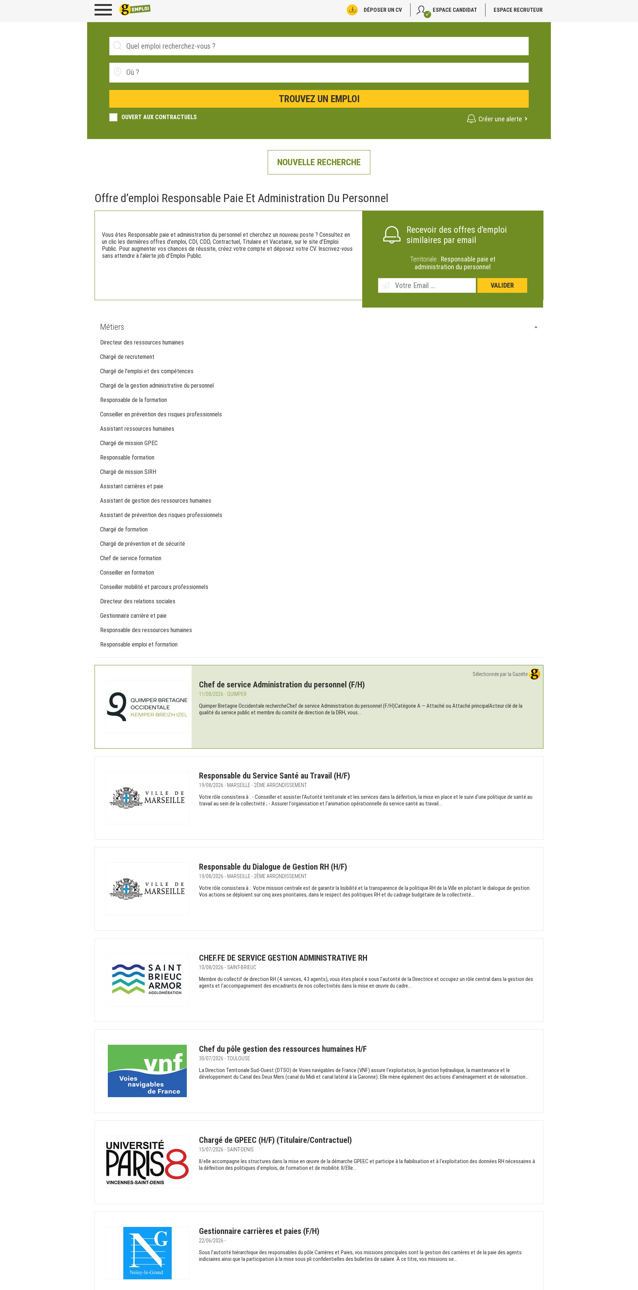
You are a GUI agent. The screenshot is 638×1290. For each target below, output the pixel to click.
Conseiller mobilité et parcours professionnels (155, 586)
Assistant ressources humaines (137, 428)
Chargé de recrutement (127, 356)
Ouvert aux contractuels (159, 117)
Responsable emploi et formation (139, 644)
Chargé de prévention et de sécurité (143, 543)
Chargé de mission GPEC (129, 443)
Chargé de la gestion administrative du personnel (157, 385)
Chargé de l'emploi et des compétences (146, 371)
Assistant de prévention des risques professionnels (161, 515)
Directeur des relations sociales (137, 601)
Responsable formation (127, 457)
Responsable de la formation (133, 399)
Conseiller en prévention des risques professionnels (161, 414)
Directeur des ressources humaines (142, 342)
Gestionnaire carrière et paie (133, 615)
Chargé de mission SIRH (128, 471)
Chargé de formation (124, 529)
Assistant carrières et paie (131, 486)
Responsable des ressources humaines (146, 630)
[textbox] (167, 72)
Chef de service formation (130, 558)
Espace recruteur (518, 10)
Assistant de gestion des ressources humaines (156, 500)
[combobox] (319, 73)
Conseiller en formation (127, 572)
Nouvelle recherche (319, 162)
